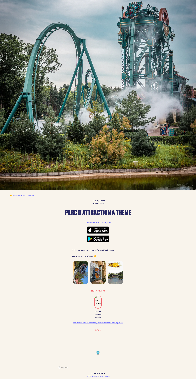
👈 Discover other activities (22, 195)
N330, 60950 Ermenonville (98, 376)
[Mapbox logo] (63, 367)
